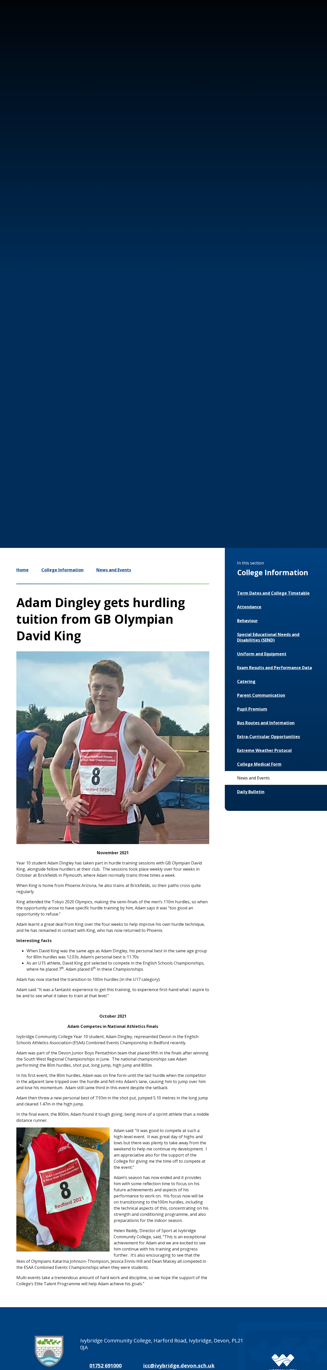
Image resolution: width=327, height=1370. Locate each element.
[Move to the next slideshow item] (250, 486)
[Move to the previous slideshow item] (235, 486)
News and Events (113, 570)
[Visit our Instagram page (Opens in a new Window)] (257, 22)
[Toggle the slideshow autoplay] (265, 486)
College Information (62, 570)
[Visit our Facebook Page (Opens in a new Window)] (273, 22)
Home (22, 570)
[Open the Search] (304, 22)
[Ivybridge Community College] (25, 33)
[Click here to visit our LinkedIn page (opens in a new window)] (288, 22)
